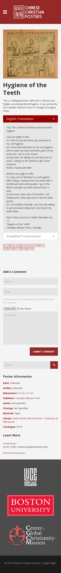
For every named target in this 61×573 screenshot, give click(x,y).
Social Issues (15, 245)
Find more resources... (14, 452)
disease (10, 249)
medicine (30, 249)
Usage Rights (49, 563)
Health (6, 245)
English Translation (20, 119)
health (17, 249)
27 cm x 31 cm (26, 393)
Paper (17, 413)
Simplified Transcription (24, 236)
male (23, 249)
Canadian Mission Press (30, 245)
